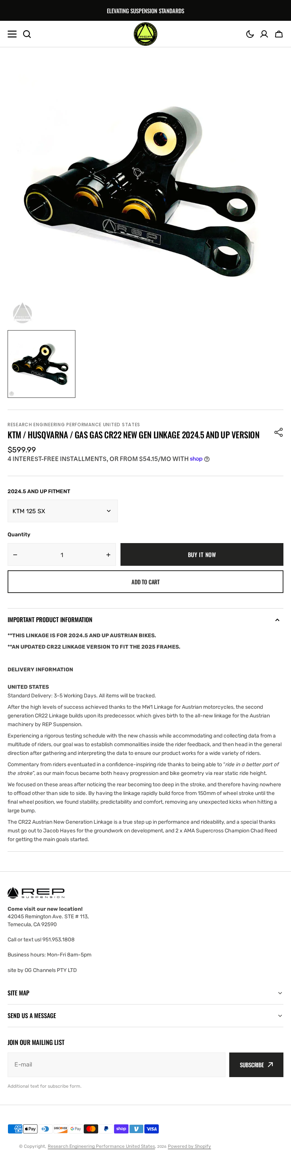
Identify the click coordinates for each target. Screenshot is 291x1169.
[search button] (26, 34)
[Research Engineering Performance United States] (145, 34)
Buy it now (202, 554)
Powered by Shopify (189, 1146)
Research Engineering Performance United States (101, 1146)
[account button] (264, 34)
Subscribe (252, 1064)
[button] (250, 34)
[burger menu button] (12, 34)
